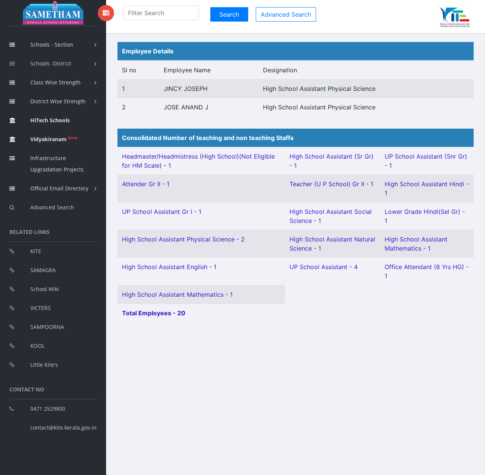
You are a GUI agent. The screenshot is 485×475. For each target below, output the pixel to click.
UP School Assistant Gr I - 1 (161, 211)
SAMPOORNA (47, 326)
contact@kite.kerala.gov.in (63, 427)
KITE (35, 251)
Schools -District (50, 63)
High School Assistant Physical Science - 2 (183, 239)
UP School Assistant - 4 (323, 267)
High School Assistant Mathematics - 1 (177, 294)
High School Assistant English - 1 (169, 267)
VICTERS (40, 307)
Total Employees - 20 (153, 313)
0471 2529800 (47, 408)
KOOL (37, 345)
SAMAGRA (43, 270)
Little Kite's (44, 364)
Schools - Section (51, 44)
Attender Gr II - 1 (145, 184)
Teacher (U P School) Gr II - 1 (331, 184)
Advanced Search (52, 207)
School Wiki (44, 289)
